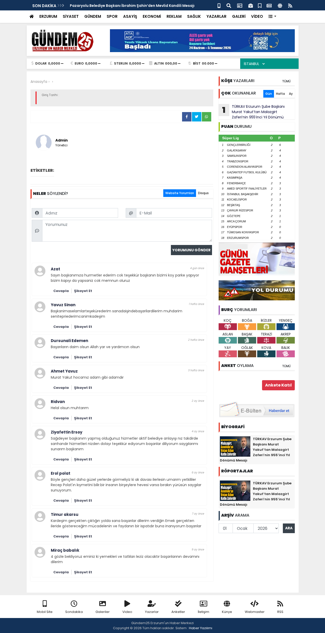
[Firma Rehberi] (250, 5)
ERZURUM (48, 16)
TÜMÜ (286, 81)
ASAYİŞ (130, 16)
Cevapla (61, 290)
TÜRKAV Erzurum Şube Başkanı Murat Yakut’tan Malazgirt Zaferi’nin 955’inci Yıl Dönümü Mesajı (252, 112)
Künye (227, 611)
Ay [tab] (291, 93)
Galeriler (102, 611)
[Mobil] (219, 5)
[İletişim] (240, 5)
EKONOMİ (152, 16)
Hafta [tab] (280, 93)
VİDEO (257, 16)
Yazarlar (152, 611)
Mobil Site (45, 611)
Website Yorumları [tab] (179, 193)
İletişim (203, 611)
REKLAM (174, 16)
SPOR (112, 16)
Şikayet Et (83, 290)
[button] (272, 16)
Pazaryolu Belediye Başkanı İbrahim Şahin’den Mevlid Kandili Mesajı (132, 5)
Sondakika (74, 611)
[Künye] (280, 5)
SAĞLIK (194, 16)
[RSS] (290, 5)
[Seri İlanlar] (259, 5)
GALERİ (239, 16)
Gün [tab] (268, 93)
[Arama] (229, 5)
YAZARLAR (216, 16)
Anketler (178, 611)
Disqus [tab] (203, 193)
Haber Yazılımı (200, 628)
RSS (280, 611)
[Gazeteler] (269, 5)
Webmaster (255, 611)
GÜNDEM (92, 16)
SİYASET (71, 16)
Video (127, 611)
